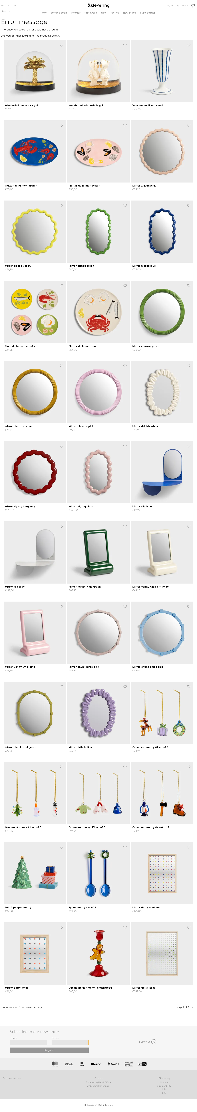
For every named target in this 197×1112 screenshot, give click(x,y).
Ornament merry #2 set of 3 (23, 827)
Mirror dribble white (145, 426)
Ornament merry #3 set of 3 (87, 827)
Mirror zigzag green (81, 265)
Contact (5, 5)
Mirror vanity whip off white (150, 586)
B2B (14, 5)
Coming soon (59, 12)
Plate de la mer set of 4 (20, 346)
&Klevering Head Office (98, 1082)
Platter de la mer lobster (21, 185)
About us (164, 1082)
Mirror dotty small (16, 987)
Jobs (164, 1089)
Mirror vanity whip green (85, 586)
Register (49, 1050)
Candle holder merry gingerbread (90, 987)
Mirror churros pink (81, 426)
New (44, 12)
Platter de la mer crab (83, 346)
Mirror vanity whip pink (20, 666)
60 (22, 1007)
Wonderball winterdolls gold (87, 105)
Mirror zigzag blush (81, 506)
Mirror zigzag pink (144, 185)
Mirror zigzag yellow (18, 265)
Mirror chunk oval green (20, 747)
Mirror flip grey (15, 586)
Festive (115, 12)
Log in (170, 5)
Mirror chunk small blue (147, 666)
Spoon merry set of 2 (82, 907)
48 (16, 1007)
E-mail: (56, 1038)
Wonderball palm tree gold (22, 105)
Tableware (90, 12)
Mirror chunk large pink (84, 666)
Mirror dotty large (144, 987)
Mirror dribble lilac (81, 747)
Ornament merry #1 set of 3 (150, 747)
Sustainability (164, 1086)
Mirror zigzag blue (144, 265)
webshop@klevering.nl (98, 1086)
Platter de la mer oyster (84, 185)
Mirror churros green (146, 346)
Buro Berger (147, 12)
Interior (75, 12)
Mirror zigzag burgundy (20, 506)
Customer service (12, 1078)
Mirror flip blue (142, 506)
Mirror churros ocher (18, 426)
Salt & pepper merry (18, 907)
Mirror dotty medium (146, 907)
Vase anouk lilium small (147, 105)
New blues (129, 12)
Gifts (104, 12)
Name (13, 1038)
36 (10, 1007)
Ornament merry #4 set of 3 (150, 827)
